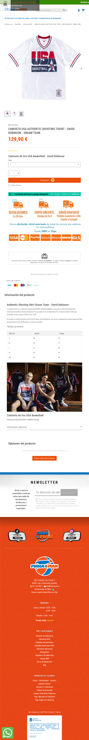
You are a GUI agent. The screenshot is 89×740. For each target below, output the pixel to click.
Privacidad (51, 712)
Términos (58, 712)
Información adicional (17, 427)
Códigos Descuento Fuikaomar (44, 693)
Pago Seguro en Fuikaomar (44, 700)
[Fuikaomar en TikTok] (17, 535)
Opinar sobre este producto (44, 458)
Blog (44, 665)
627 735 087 (36, 586)
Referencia (11, 420)
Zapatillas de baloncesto (44, 642)
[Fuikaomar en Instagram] (72, 535)
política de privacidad (49, 508)
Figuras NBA (44, 658)
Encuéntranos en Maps (43, 589)
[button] (7, 114)
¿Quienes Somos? (44, 684)
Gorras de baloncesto (44, 662)
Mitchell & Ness (13, 125)
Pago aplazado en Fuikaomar (44, 697)
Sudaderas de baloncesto (44, 655)
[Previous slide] (8, 68)
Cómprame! (44, 180)
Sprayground (44, 652)
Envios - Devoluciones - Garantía (44, 680)
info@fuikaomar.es (52, 586)
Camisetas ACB (44, 639)
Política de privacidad (44, 690)
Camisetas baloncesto (44, 649)
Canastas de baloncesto (44, 636)
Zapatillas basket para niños (44, 646)
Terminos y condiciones (44, 687)
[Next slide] (81, 68)
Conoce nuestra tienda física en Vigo (44, 592)
